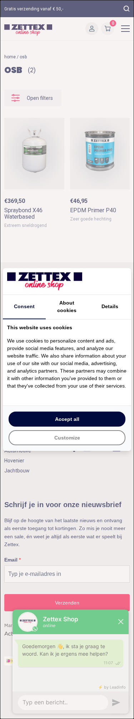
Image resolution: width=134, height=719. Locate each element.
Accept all (67, 419)
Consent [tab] (24, 306)
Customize (67, 438)
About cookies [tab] (66, 306)
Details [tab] (109, 306)
